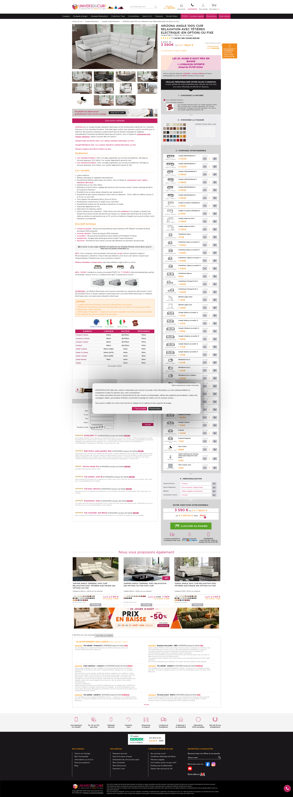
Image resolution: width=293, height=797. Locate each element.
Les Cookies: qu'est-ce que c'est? (163, 762)
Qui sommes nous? (158, 753)
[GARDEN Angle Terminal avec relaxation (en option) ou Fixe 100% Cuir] (146, 569)
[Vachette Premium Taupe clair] (184, 132)
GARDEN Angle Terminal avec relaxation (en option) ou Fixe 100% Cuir (145, 584)
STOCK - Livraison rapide (192, 16)
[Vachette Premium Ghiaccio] (174, 124)
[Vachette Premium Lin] (168, 124)
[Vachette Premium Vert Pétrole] (174, 136)
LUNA (201, 646)
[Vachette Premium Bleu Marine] (168, 140)
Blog (76, 765)
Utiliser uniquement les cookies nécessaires (185, 385)
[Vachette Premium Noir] (168, 132)
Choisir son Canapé (82, 753)
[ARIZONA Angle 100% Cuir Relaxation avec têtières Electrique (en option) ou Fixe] (82, 76)
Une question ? (229, 52)
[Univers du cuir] (97, 7)
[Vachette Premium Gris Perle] (171, 132)
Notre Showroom (119, 765)
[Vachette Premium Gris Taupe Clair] (181, 132)
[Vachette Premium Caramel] (178, 128)
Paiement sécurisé (120, 753)
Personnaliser (155, 409)
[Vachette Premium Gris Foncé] (171, 136)
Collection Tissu (118, 16)
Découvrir (96, 605)
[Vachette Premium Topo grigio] (181, 128)
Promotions (211, 16)
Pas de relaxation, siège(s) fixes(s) (192, 487)
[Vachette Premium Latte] (178, 124)
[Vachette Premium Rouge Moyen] (181, 140)
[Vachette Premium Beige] (181, 124)
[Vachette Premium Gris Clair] (178, 132)
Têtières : (166, 491)
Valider (148, 424)
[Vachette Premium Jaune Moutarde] (181, 136)
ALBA (198, 695)
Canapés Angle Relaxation (111, 21)
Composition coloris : (170, 495)
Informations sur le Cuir (84, 759)
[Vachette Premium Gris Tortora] (168, 136)
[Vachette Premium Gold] (171, 128)
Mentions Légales (157, 759)
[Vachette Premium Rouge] (178, 140)
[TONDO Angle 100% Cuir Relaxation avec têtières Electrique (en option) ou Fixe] (197, 569)
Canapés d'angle (80, 16)
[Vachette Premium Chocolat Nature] (164, 132)
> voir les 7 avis (179, 38)
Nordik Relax (171, 16)
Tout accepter (140, 409)
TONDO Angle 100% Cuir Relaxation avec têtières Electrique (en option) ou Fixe (195, 584)
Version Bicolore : (169, 483)
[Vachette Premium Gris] (164, 136)
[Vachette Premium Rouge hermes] (184, 140)
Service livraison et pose (122, 756)
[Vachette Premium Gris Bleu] (174, 140)
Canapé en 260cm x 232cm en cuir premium (88, 591)
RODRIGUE (199, 666)
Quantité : (205, 156)
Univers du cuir (77, 21)
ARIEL (126, 646)
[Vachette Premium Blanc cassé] (164, 124)
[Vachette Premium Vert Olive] (178, 136)
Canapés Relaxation (99, 16)
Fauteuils (159, 16)
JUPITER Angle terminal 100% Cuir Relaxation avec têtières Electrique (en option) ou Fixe (94, 585)
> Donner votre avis (192, 38)
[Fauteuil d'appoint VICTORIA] (147, 88)
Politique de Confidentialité (161, 765)
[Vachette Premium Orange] (184, 136)
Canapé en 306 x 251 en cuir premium (187, 591)
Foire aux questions (82, 762)
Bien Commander (81, 756)
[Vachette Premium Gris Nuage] (174, 132)
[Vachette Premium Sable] (184, 124)
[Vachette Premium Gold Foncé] (174, 128)
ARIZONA (127, 436)
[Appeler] (287, 788)
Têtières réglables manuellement (192, 491)
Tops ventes (224, 16)
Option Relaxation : (169, 487)
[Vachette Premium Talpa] (164, 128)
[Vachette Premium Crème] (171, 124)
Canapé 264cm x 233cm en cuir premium (138, 591)
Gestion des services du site (161, 768)
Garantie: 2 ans (119, 768)
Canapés (66, 16)
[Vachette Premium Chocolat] (184, 128)
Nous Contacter (119, 762)
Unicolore (185, 483)
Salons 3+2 (147, 16)
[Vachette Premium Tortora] (168, 128)
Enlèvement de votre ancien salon (126, 759)
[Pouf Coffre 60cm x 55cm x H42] (82, 100)
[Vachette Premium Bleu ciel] (171, 140)
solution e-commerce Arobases (93, 793)
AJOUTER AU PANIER (104, 635)
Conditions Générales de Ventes (163, 756)
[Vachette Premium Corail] (164, 140)
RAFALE (130, 666)
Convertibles (133, 16)
